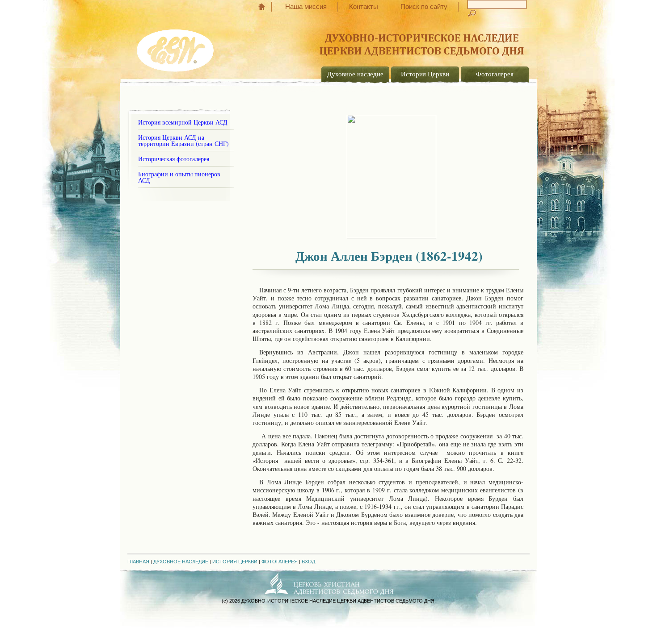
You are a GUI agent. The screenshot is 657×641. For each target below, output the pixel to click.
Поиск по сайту (423, 6)
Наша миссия (306, 6)
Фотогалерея (495, 73)
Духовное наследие (355, 73)
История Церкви (425, 73)
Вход (308, 561)
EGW (176, 47)
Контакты (363, 6)
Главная (266, 6)
